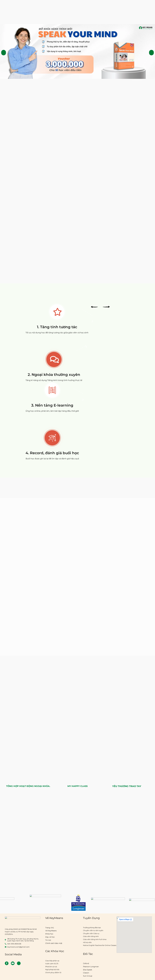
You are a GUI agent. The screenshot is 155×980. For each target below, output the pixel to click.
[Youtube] (13, 963)
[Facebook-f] (6, 963)
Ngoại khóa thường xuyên (56, 374)
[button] (3, 52)
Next (106, 307)
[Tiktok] (19, 963)
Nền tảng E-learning (54, 405)
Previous (94, 307)
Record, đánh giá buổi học (54, 453)
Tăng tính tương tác (58, 327)
